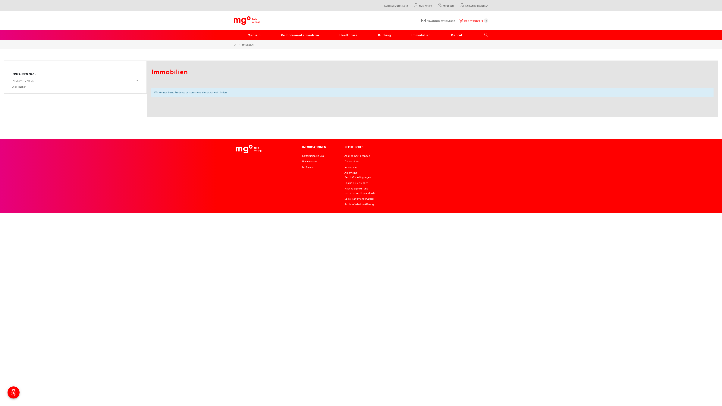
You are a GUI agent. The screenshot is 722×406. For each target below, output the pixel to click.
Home (235, 44)
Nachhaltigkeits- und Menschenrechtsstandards (359, 190)
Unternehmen (309, 161)
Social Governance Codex (359, 198)
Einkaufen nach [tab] (24, 74)
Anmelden (448, 6)
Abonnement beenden (357, 155)
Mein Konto (425, 6)
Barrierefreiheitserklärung (359, 204)
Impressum (350, 166)
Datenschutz (351, 161)
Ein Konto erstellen (476, 6)
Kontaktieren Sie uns (396, 6)
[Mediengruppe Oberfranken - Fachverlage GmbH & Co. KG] (247, 20)
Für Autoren (308, 166)
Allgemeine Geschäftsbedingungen (357, 174)
